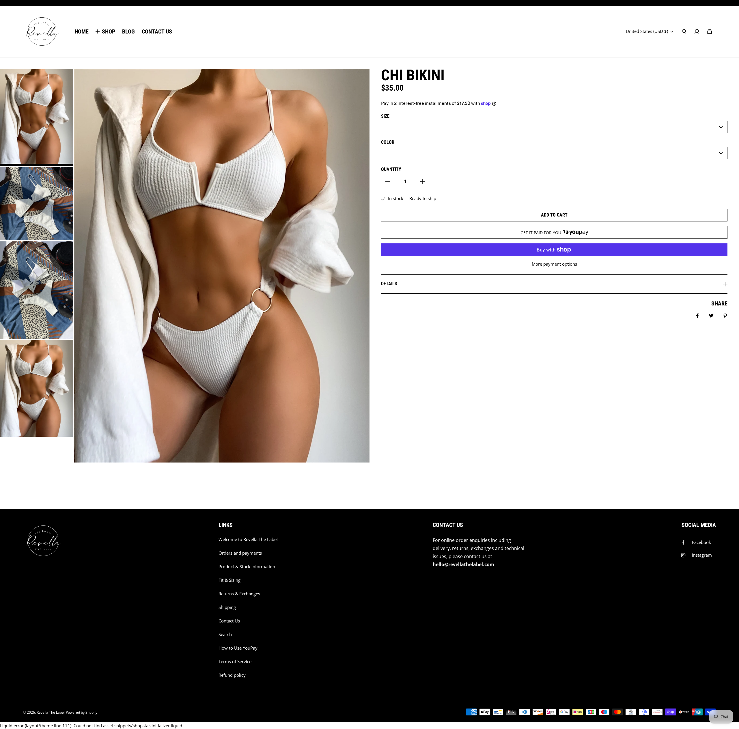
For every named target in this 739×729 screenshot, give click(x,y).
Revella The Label (51, 712)
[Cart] (709, 31)
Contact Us (229, 621)
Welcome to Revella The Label (248, 539)
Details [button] (389, 283)
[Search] (684, 31)
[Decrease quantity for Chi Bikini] (387, 181)
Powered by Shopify (81, 712)
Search (225, 634)
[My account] (697, 31)
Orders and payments (240, 553)
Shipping (227, 607)
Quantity (391, 169)
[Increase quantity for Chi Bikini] (422, 181)
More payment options (554, 264)
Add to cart (554, 215)
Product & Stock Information (247, 567)
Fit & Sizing (229, 580)
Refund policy (232, 675)
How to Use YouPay (238, 648)
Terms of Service (235, 662)
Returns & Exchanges (239, 594)
